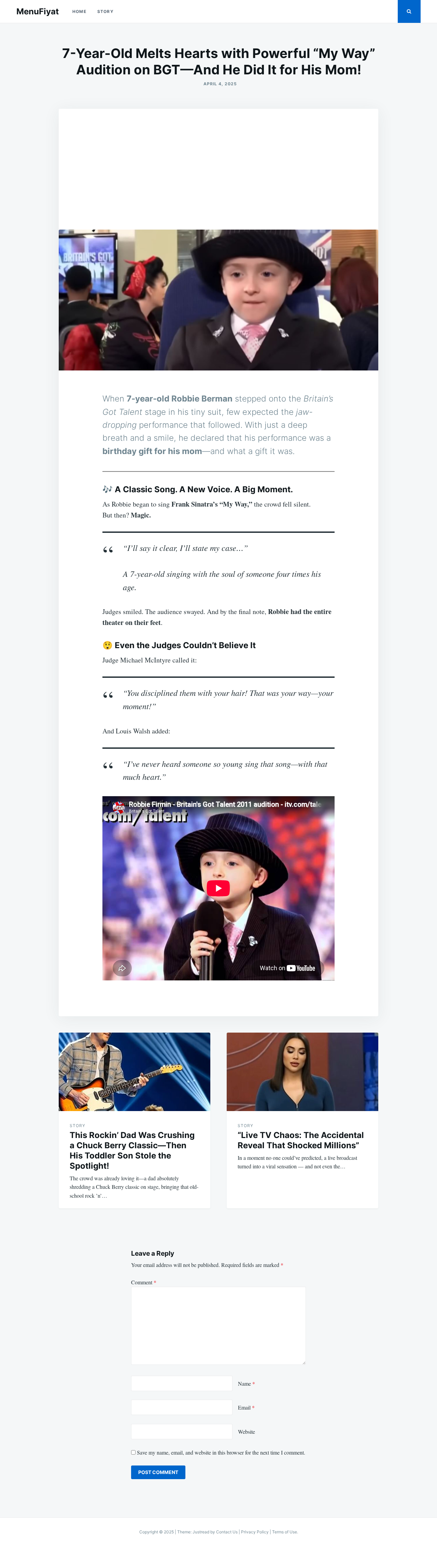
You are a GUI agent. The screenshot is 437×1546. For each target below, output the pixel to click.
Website (246, 1431)
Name (246, 1383)
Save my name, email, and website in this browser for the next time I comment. (221, 1452)
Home (79, 11)
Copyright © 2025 (157, 1531)
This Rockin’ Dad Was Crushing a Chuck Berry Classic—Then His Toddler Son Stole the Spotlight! (132, 1150)
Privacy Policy (255, 1531)
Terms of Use (284, 1531)
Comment (143, 1282)
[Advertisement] (218, 160)
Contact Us (227, 1531)
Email (246, 1407)
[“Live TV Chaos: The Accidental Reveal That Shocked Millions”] (302, 1072)
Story (105, 11)
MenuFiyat (37, 11)
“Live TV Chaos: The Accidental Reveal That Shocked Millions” (301, 1140)
